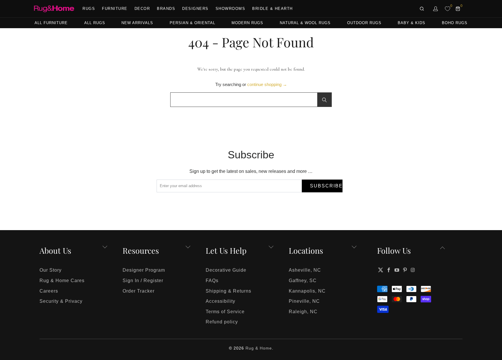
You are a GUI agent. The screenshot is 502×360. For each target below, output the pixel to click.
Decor (142, 8)
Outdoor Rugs (364, 23)
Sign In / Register (143, 280)
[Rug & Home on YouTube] (397, 269)
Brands (166, 8)
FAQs (212, 280)
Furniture (115, 8)
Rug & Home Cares (62, 280)
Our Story (51, 270)
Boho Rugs (454, 23)
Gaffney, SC (303, 280)
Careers (49, 291)
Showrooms (230, 8)
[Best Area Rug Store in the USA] (54, 8)
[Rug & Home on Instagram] (413, 269)
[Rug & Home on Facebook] (389, 269)
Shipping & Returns (228, 291)
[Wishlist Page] (447, 9)
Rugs (89, 8)
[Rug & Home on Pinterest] (405, 269)
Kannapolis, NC (307, 291)
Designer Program (144, 270)
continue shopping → (267, 84)
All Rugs (94, 23)
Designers (195, 8)
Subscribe (326, 185)
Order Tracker (139, 291)
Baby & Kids (411, 23)
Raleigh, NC (303, 311)
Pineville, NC (304, 301)
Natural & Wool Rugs (305, 23)
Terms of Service (225, 311)
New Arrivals (137, 23)
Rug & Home (258, 348)
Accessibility (220, 301)
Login (436, 8)
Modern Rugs (247, 23)
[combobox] (251, 99)
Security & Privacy (61, 301)
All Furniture (51, 23)
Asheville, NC (305, 270)
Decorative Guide (226, 270)
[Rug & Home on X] (380, 269)
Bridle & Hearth (272, 8)
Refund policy (222, 321)
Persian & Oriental (192, 23)
